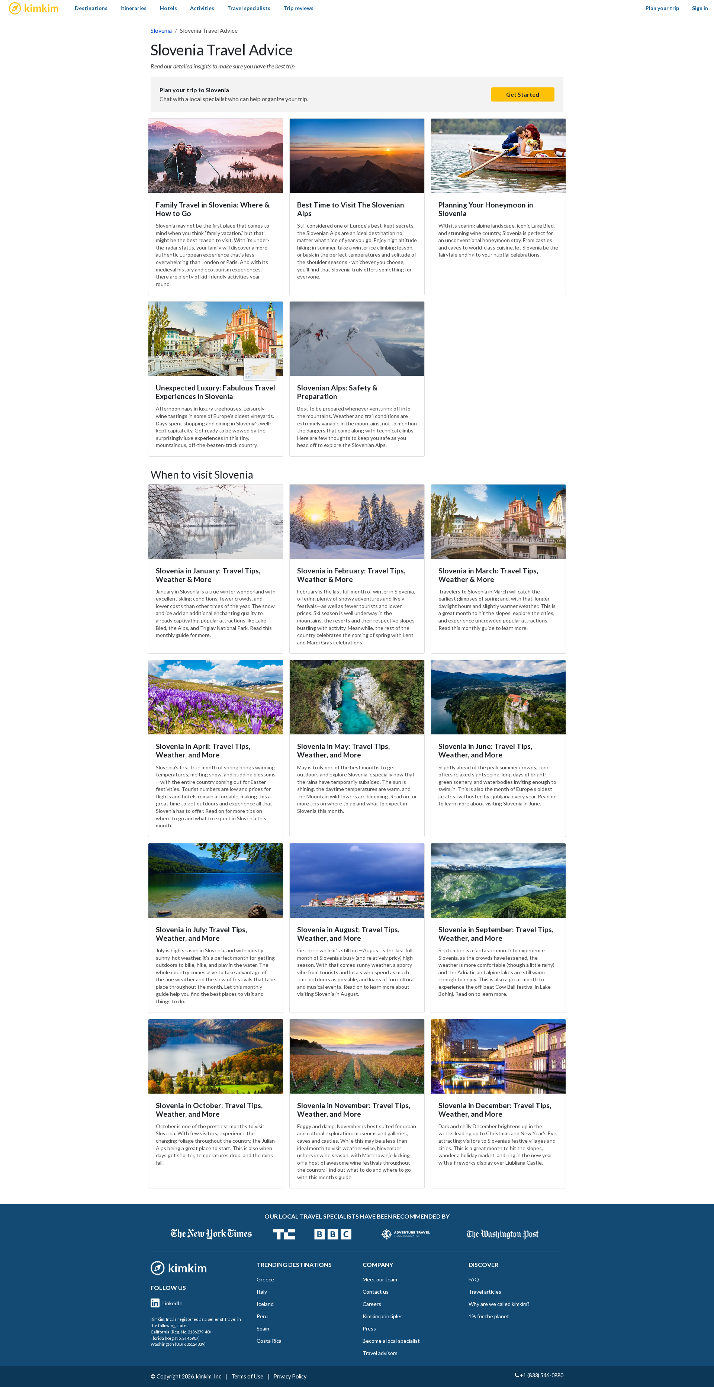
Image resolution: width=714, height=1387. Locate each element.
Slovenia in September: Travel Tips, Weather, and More (495, 933)
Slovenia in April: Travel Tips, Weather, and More (203, 750)
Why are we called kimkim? (499, 1304)
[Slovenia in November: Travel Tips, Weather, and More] (357, 1056)
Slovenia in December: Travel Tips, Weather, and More (494, 1109)
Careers (372, 1304)
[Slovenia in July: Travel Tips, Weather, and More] (215, 880)
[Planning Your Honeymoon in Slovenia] (498, 156)
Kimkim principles (383, 1316)
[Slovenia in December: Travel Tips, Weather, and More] (498, 1056)
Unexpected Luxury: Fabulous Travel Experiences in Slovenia (215, 391)
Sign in (700, 8)
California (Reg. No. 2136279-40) (181, 1331)
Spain (263, 1328)
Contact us (376, 1291)
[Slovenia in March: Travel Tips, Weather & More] (498, 522)
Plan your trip (662, 8)
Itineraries (133, 8)
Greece (265, 1279)
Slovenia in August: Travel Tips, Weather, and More (348, 933)
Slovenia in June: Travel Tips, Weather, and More (485, 750)
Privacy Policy (289, 1376)
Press (369, 1328)
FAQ (474, 1279)
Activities (202, 8)
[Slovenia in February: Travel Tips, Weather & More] (357, 522)
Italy (262, 1291)
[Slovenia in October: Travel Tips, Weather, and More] (215, 1056)
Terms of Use (247, 1376)
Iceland (265, 1304)
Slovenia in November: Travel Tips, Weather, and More (353, 1109)
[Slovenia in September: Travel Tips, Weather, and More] (498, 880)
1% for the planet (489, 1316)
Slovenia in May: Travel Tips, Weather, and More (343, 750)
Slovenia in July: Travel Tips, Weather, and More (201, 933)
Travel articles (485, 1291)
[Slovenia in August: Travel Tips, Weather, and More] (357, 880)
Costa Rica (269, 1341)
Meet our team (380, 1279)
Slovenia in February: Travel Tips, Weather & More (351, 574)
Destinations (91, 8)
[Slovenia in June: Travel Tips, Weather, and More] (498, 697)
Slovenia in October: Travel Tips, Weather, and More (209, 1109)
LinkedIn (173, 1303)
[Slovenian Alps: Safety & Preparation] (357, 339)
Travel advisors (380, 1353)
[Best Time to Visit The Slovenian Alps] (357, 156)
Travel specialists (248, 8)
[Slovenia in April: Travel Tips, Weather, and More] (215, 697)
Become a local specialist (391, 1341)
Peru (262, 1316)
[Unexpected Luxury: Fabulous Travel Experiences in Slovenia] (215, 339)
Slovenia (161, 30)
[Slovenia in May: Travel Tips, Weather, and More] (357, 697)
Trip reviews (298, 8)
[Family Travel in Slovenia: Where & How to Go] (215, 156)
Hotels (168, 8)
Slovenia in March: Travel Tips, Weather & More (488, 574)
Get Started (522, 94)
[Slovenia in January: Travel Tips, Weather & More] (215, 522)
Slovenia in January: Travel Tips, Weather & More (208, 574)
